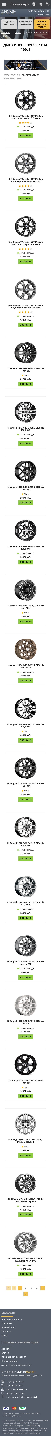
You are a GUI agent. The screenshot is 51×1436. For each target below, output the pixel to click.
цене (19, 79)
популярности (29, 75)
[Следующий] (42, 1288)
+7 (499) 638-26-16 (39, 10)
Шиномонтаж (8, 1327)
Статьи (5, 1352)
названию (9, 79)
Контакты (6, 1323)
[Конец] (25, 1294)
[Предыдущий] (14, 1288)
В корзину (25, 135)
